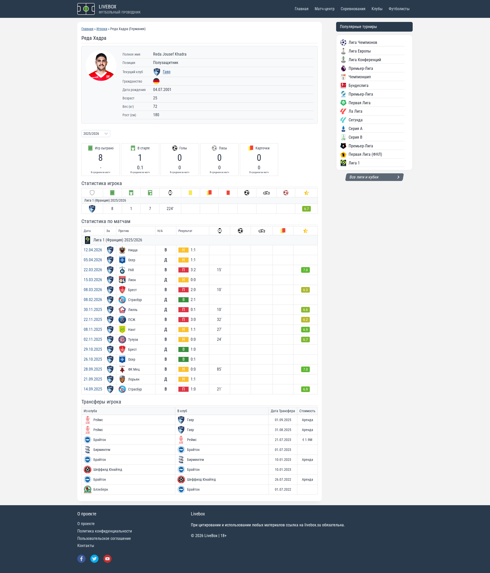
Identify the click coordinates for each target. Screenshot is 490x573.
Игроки (101, 29)
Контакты (85, 545)
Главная (302, 8)
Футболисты (399, 8)
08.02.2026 (93, 299)
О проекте (86, 523)
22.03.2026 (93, 269)
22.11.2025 (93, 319)
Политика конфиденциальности (104, 531)
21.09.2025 (93, 379)
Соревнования (353, 8)
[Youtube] (107, 559)
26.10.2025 (93, 359)
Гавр (166, 71)
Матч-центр (325, 8)
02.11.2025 (93, 339)
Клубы (377, 8)
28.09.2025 (93, 369)
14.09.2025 (93, 389)
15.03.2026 (93, 279)
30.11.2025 (93, 309)
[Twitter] (94, 559)
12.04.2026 (93, 250)
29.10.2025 (93, 349)
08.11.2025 (93, 329)
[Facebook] (81, 559)
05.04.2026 (93, 259)
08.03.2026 (93, 289)
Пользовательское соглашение (104, 538)
